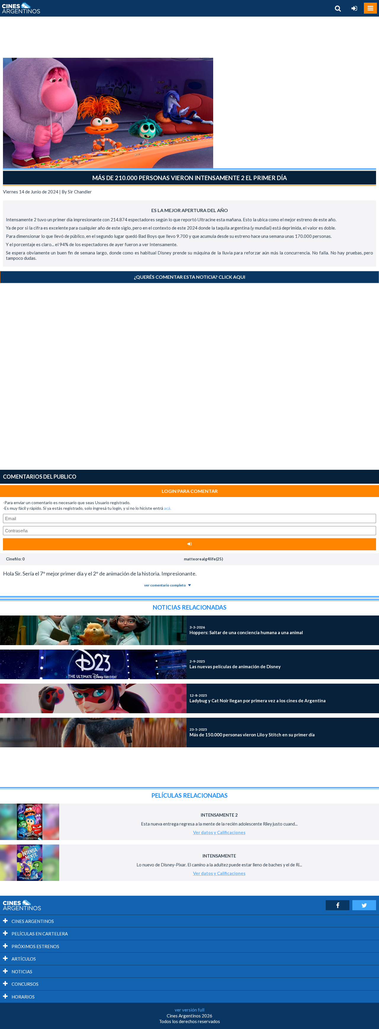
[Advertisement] (189, 37)
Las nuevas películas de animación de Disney (235, 664)
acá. (167, 508)
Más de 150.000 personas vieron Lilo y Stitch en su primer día (252, 732)
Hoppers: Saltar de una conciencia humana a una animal (246, 630)
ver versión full (189, 1009)
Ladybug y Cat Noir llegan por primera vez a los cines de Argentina (258, 698)
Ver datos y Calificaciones (219, 832)
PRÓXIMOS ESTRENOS (35, 946)
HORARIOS (23, 996)
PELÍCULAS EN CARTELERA (39, 933)
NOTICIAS (21, 971)
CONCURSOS (24, 984)
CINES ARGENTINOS (32, 921)
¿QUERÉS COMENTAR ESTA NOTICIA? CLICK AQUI (189, 277)
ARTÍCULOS (23, 958)
